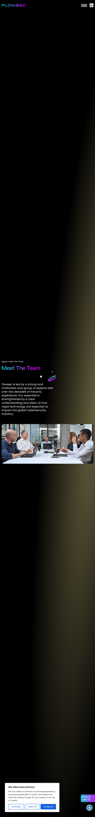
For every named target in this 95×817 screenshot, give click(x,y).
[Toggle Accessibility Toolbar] (89, 808)
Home (4, 361)
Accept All (48, 806)
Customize (16, 806)
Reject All (32, 806)
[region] (32, 797)
